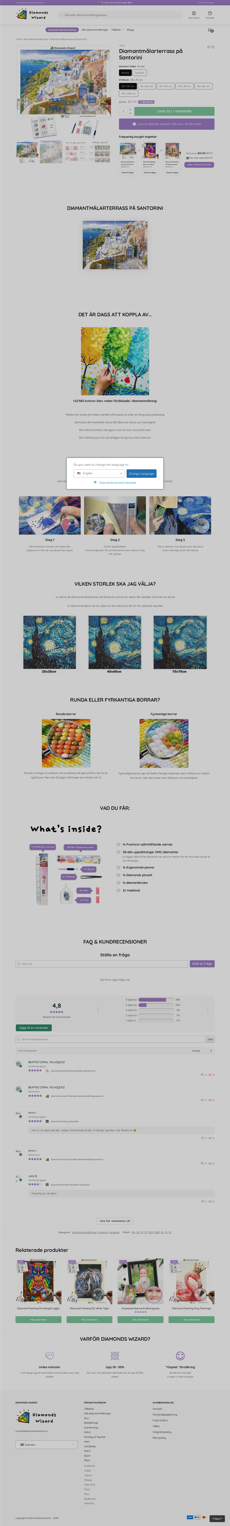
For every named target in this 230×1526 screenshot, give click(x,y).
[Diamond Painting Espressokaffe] (208, 47)
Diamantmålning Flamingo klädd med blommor (73, 1071)
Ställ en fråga (202, 963)
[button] (105, 91)
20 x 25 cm (128, 86)
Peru (87, 1494)
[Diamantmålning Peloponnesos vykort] (213, 47)
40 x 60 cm (203, 86)
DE (137, 1232)
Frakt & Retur (160, 1420)
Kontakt (210, 17)
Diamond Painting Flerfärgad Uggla (38, 1308)
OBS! (157, 1232)
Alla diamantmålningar (36, 39)
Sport (87, 1455)
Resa (87, 1460)
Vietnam (89, 1503)
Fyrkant (139, 72)
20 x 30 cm (146, 86)
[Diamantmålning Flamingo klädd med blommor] (47, 1071)
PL (166, 1232)
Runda (125, 72)
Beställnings (91, 1422)
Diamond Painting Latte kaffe (64, 1121)
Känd (87, 1432)
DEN (150, 1232)
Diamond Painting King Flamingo (191, 1308)
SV (170, 1232)
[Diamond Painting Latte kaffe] (47, 1121)
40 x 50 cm (184, 86)
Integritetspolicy (162, 1431)
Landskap (114, 1232)
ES (141, 1232)
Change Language (141, 473)
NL (162, 1232)
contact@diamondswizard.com (30, 2)
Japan (88, 1475)
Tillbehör (89, 1408)
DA (133, 1232)
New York (89, 1484)
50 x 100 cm (129, 93)
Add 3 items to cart (199, 164)
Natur (87, 1450)
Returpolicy (159, 1437)
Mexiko (88, 1479)
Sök (210, 1039)
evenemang (91, 1427)
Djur (86, 1418)
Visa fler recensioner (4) (115, 1221)
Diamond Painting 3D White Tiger (89, 1308)
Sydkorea (90, 1498)
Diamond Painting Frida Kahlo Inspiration (70, 1184)
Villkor (156, 1426)
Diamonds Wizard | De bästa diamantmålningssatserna (77, 1096)
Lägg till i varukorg (174, 111)
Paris (87, 1489)
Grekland (103, 1232)
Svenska (29, 1444)
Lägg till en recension (33, 1027)
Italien (87, 1470)
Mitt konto (194, 17)
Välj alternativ (38, 1319)
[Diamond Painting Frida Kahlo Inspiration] (47, 1185)
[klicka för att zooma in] (63, 91)
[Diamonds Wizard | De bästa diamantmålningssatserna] (47, 1096)
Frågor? (217, 1518)
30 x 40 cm (165, 86)
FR (145, 1232)
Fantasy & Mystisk (94, 1436)
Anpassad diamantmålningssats (141, 1308)
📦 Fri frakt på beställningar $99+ (115, 2)
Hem (18, 39)
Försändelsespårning (165, 1414)
